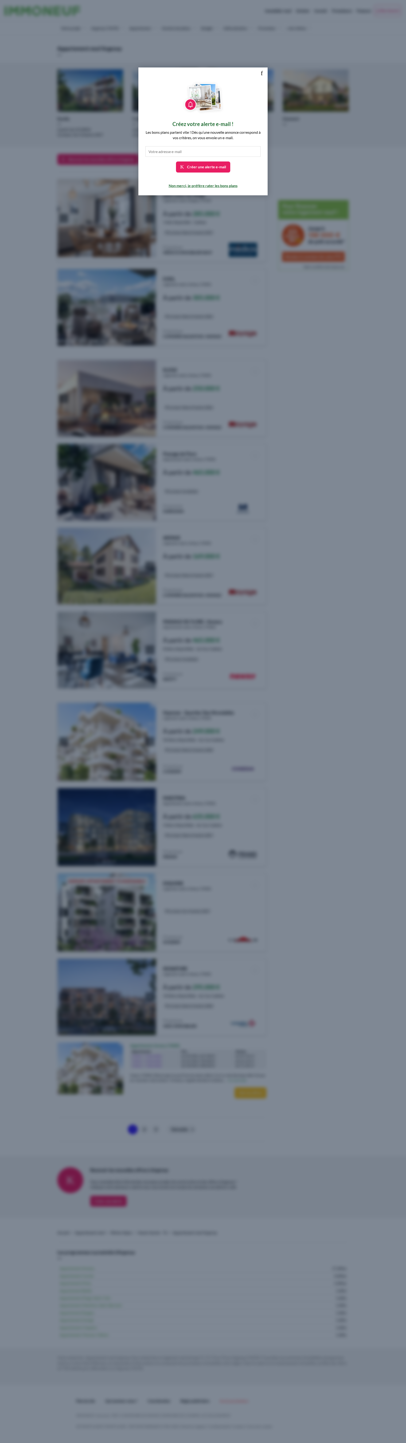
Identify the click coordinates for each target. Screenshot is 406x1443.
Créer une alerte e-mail (206, 167)
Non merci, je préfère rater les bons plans (203, 185)
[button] (261, 73)
